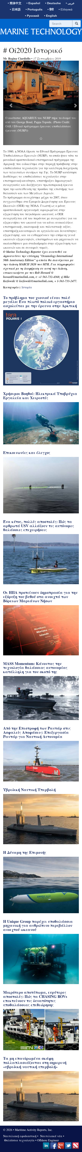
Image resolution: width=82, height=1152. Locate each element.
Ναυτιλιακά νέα (50, 1136)
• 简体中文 (14, 3)
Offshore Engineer (48, 1140)
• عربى (70, 3)
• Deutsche (53, 3)
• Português (34, 9)
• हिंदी (51, 9)
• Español (33, 3)
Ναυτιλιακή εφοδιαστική (19, 1136)
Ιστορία (27, 287)
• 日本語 (15, 9)
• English (50, 15)
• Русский (32, 15)
